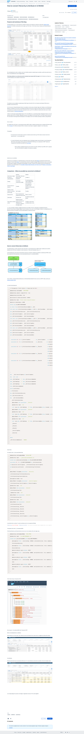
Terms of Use (19, 732)
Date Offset (69, 28)
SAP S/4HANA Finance (31, 17)
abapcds (9, 714)
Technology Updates (45, 17)
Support (38, 732)
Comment (10, 727)
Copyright (23, 732)
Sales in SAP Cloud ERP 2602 (60, 56)
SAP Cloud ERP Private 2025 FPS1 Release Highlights (64, 43)
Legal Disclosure (29, 732)
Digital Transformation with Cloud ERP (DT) (61, 30)
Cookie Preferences (43, 732)
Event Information (71, 30)
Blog (38, 160)
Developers (31, 1)
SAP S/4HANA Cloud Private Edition (23, 19)
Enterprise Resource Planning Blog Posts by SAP (63, 44)
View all (56, 86)
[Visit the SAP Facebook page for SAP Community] (63, 732)
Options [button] (68, 7)
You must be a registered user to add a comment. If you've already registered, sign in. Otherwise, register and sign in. (28, 725)
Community (13, 1)
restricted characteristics (19, 111)
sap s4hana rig (18, 714)
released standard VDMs (11, 280)
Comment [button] (50, 718)
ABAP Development (10, 17)
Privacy (15, 732)
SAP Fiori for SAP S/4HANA (23, 17)
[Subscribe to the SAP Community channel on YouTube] (67, 732)
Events (39, 1)
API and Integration (57, 25)
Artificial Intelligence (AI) (65, 25)
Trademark (34, 732)
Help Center (43, 1)
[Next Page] (66, 32)
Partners (35, 1)
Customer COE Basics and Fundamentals (60, 28)
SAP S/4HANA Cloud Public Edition (33, 19)
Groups (27, 1)
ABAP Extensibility (16, 17)
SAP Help (29, 143)
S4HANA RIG (13, 714)
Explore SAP (71, 1)
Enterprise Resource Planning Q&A (61, 48)
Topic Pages (48, 1)
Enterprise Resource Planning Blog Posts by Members (64, 40)
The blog (10, 125)
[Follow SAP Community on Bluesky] (65, 732)
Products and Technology (21, 1)
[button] (72, 12)
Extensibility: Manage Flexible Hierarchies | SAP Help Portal (31, 164)
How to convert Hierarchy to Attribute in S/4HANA (25, 6)
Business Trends (72, 25)
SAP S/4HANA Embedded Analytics (12, 19)
